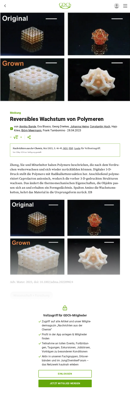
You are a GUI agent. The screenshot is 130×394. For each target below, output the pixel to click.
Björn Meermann (31, 130)
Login (77, 148)
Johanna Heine (79, 126)
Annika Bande (27, 126)
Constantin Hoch (100, 126)
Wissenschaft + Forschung (31, 295)
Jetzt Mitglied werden (65, 383)
